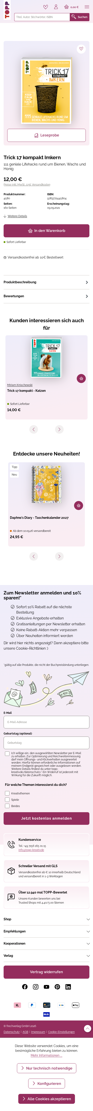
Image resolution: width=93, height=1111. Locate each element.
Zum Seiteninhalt (19, 4)
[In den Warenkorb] (81, 378)
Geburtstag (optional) (18, 733)
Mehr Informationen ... (46, 1055)
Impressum (38, 1032)
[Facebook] (25, 987)
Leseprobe (49, 135)
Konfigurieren (49, 1084)
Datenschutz (12, 1032)
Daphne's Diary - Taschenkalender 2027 (39, 517)
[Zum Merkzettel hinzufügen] (81, 49)
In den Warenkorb (49, 231)
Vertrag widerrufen (46, 972)
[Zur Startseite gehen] (7, 10)
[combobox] (42, 17)
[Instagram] (35, 987)
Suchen (82, 17)
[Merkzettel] (45, 7)
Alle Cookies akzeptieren (49, 1099)
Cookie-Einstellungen (61, 1032)
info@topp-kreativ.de (31, 850)
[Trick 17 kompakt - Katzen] (46, 357)
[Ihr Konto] (55, 7)
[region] (46, 93)
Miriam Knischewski (20, 385)
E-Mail (8, 712)
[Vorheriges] (33, 429)
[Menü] (86, 7)
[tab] (46, 282)
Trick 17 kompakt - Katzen (26, 390)
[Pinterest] (57, 987)
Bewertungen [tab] (14, 296)
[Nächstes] (59, 429)
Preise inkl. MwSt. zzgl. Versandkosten (27, 184)
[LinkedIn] (68, 987)
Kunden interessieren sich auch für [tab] (46, 324)
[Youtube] (46, 987)
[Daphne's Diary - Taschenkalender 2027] (46, 484)
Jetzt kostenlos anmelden (46, 818)
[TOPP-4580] (46, 90)
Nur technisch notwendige (48, 1068)
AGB (25, 1032)
